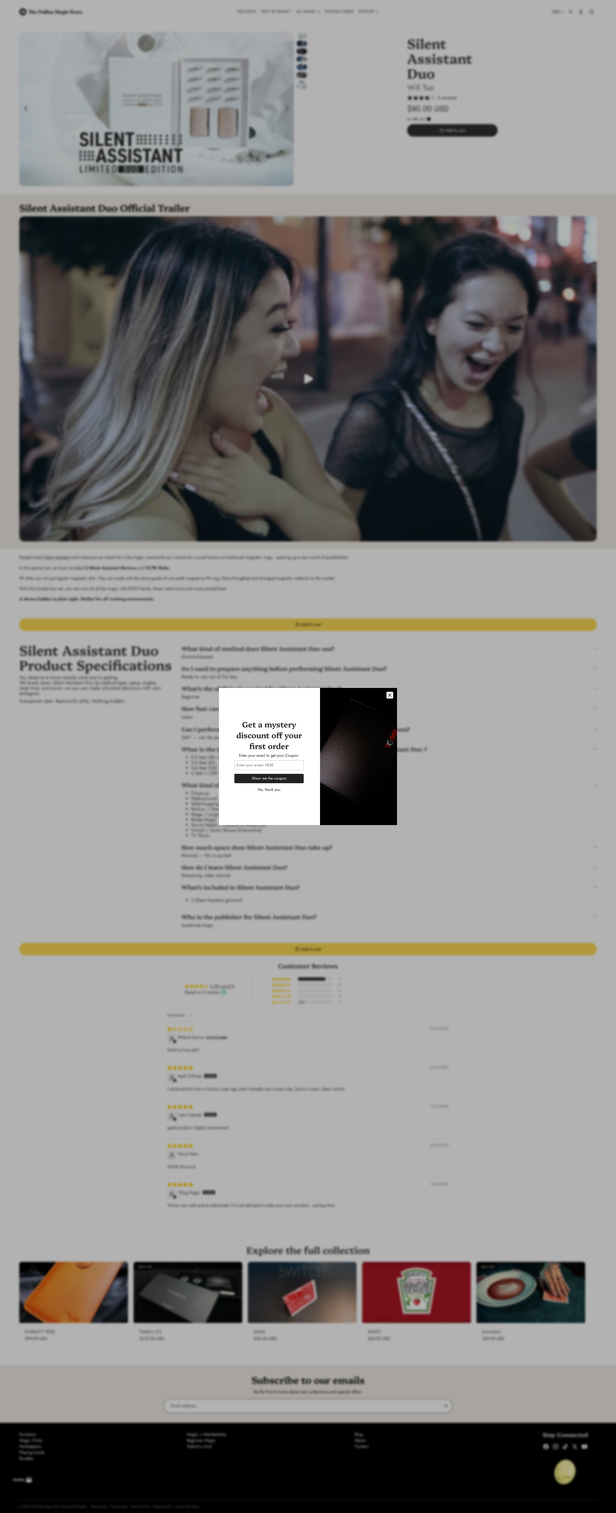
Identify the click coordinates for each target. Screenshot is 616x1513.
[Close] (389, 695)
